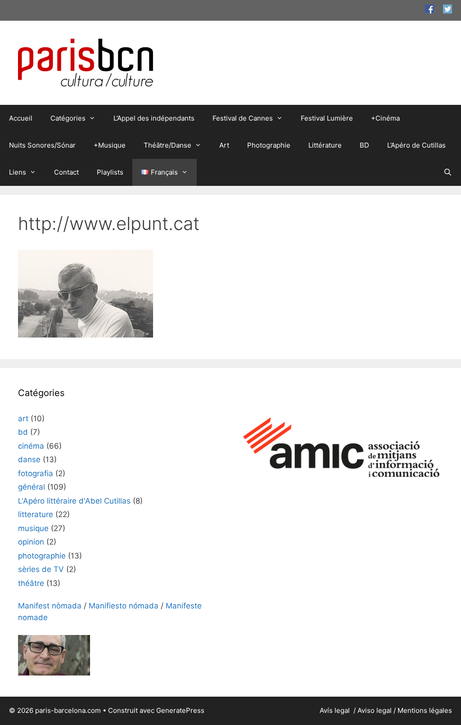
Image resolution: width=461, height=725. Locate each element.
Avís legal (336, 710)
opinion (31, 541)
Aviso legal (374, 710)
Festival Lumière (327, 118)
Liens (17, 172)
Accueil (20, 118)
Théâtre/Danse (167, 145)
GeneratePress (180, 710)
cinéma (31, 445)
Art (224, 145)
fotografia (35, 473)
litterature (35, 514)
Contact (66, 172)
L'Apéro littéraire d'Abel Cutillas (74, 500)
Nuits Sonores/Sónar (42, 145)
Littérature (325, 145)
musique (33, 528)
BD (364, 145)
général (31, 486)
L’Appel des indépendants (153, 118)
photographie (42, 555)
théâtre (31, 583)
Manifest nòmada (49, 605)
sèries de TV (41, 569)
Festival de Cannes (242, 118)
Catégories (68, 118)
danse (29, 459)
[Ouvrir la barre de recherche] (447, 172)
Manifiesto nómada (123, 605)
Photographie (268, 145)
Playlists (110, 172)
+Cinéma (385, 118)
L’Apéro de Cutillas (416, 145)
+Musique (110, 145)
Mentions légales (425, 710)
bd (23, 432)
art (23, 418)
